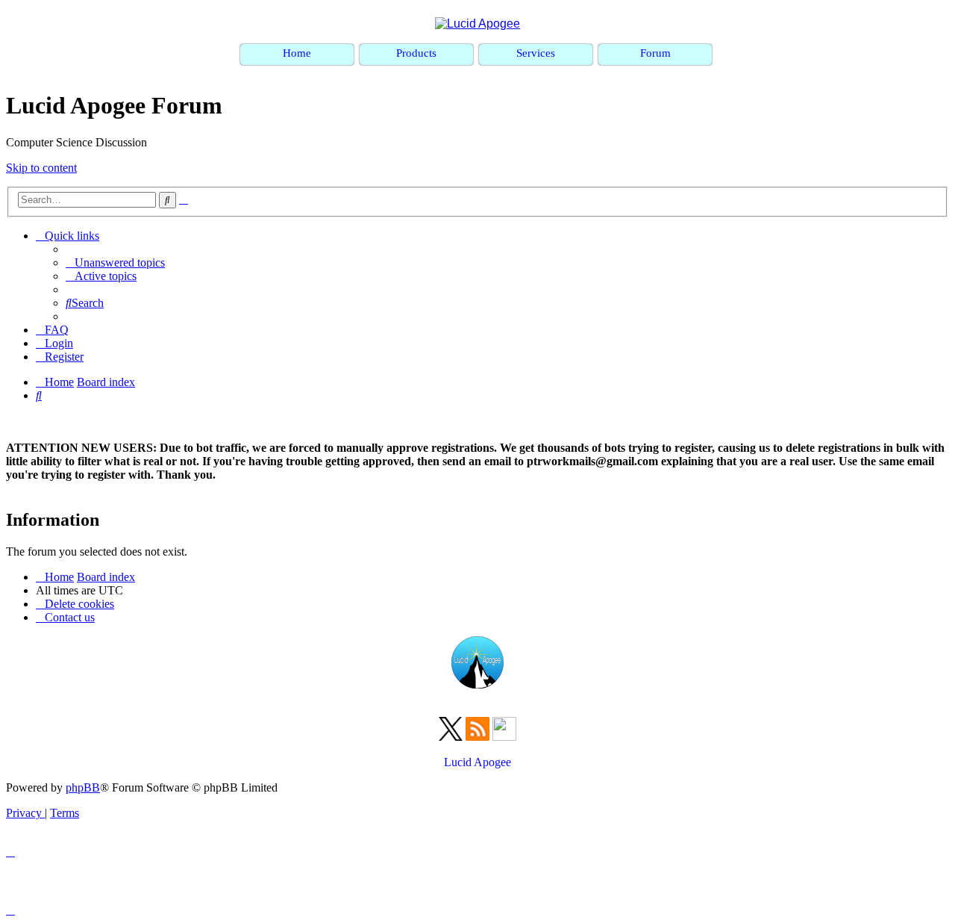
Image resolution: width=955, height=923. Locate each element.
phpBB (83, 787)
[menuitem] (115, 262)
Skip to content (41, 167)
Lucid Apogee (477, 762)
